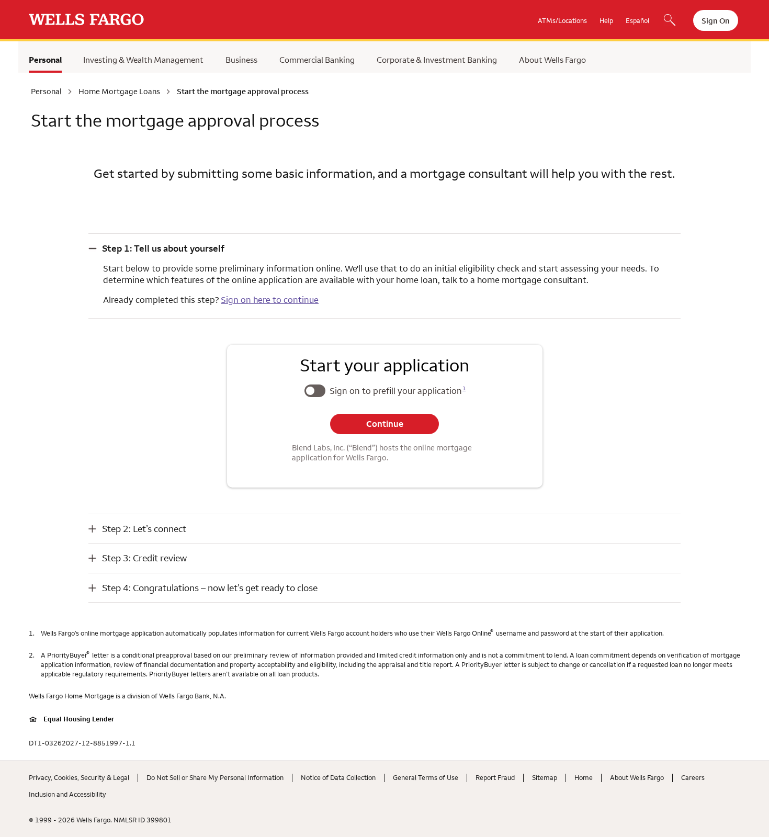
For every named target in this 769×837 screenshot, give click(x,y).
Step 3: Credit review (144, 558)
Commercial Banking (317, 59)
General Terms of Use (425, 777)
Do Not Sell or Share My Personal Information (215, 777)
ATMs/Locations (562, 20)
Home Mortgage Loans (119, 91)
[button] (384, 248)
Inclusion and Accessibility (67, 794)
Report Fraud (495, 777)
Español (637, 20)
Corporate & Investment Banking (437, 59)
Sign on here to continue (270, 300)
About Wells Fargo (552, 59)
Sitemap (544, 777)
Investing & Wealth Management (143, 59)
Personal (45, 59)
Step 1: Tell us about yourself (163, 248)
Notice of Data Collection (338, 777)
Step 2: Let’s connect (144, 529)
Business (241, 59)
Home (583, 777)
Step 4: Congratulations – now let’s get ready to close (210, 588)
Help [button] (606, 20)
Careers (693, 777)
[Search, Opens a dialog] (670, 21)
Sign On (716, 21)
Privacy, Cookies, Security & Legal (79, 777)
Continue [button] (384, 423)
